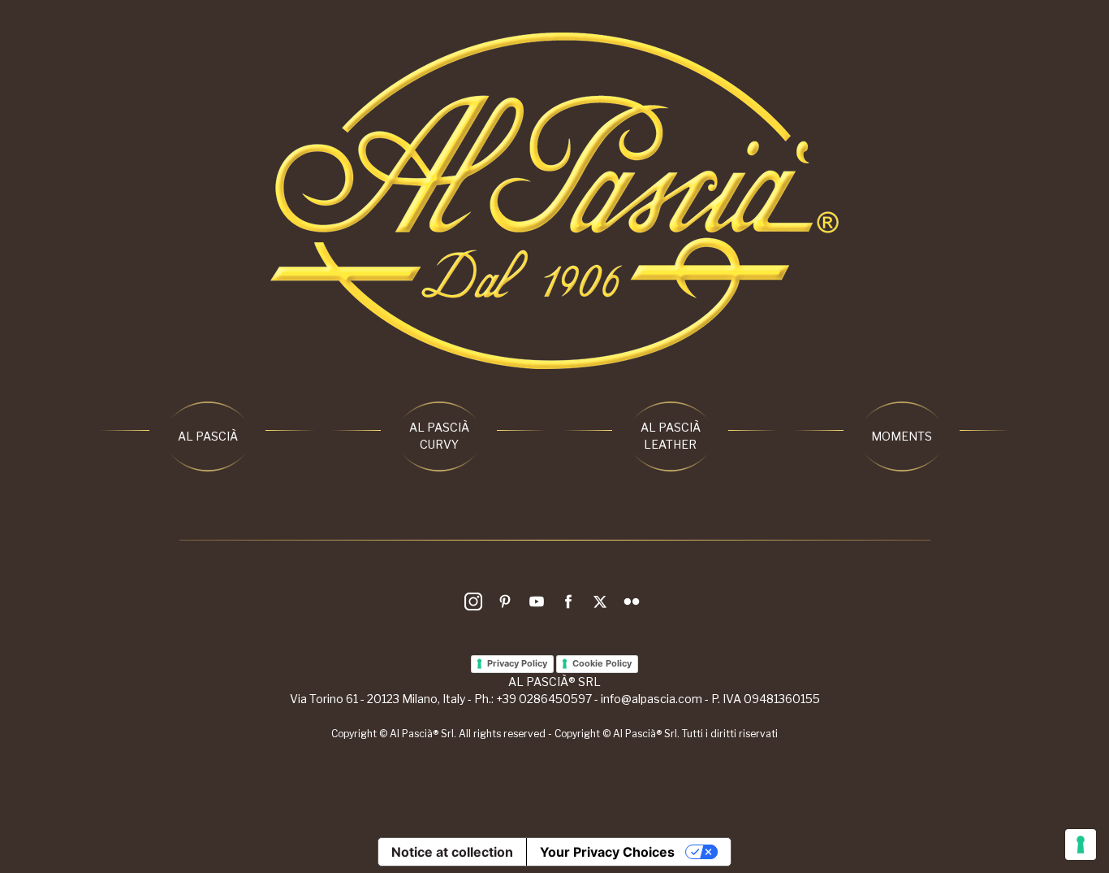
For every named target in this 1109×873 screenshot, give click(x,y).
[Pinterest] (507, 604)
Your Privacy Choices (607, 852)
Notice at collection (452, 852)
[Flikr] (634, 604)
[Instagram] (475, 604)
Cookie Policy (602, 663)
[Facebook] (570, 604)
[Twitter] (602, 604)
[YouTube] (539, 604)
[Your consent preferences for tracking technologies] (1080, 844)
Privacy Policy (517, 663)
